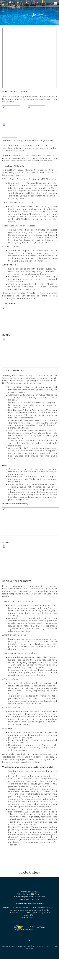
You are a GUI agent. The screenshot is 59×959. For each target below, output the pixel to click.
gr (12, 1)
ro (45, 1)
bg (36, 1)
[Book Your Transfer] (25, 849)
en (4, 1)
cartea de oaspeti (20, 907)
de (20, 1)
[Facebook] (29, 940)
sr (29, 1)
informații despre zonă (43, 907)
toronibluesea (27, 917)
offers (6, 907)
